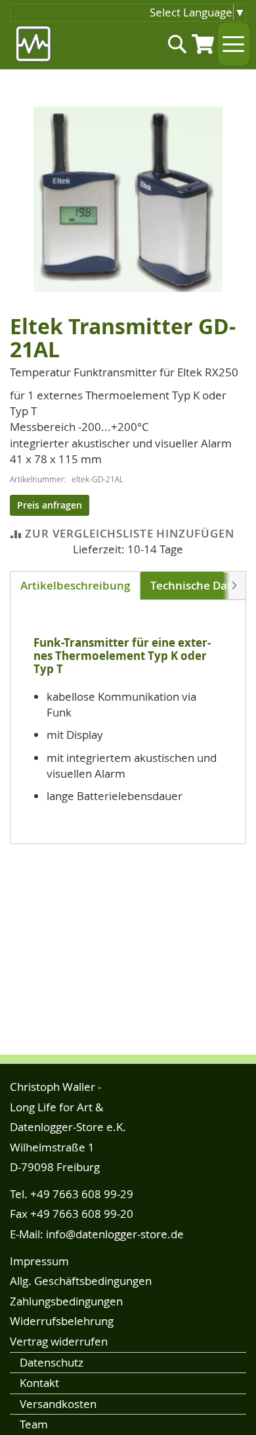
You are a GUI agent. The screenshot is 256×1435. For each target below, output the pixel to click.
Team (34, 1424)
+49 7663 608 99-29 (81, 1193)
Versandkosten (58, 1403)
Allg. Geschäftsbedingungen (81, 1280)
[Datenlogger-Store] (34, 44)
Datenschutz (51, 1362)
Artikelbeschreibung (75, 585)
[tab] (75, 585)
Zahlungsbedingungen (66, 1301)
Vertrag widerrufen (59, 1341)
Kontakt (39, 1382)
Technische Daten (197, 585)
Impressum (39, 1261)
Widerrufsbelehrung (62, 1320)
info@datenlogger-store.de (115, 1234)
